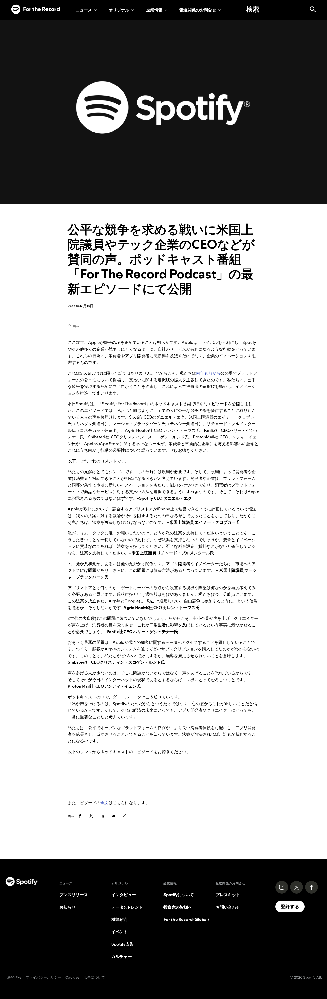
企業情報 (154, 10)
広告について (94, 977)
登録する (290, 906)
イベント (119, 931)
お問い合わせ (228, 907)
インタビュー (123, 894)
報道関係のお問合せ (197, 10)
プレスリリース (73, 894)
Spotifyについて (179, 894)
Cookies (72, 977)
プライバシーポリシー (43, 977)
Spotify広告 (122, 944)
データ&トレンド (127, 907)
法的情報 (14, 977)
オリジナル (119, 10)
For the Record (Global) (186, 919)
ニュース (84, 10)
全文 (104, 802)
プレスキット (228, 894)
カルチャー (121, 956)
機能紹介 (119, 919)
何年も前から (208, 373)
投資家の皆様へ (178, 907)
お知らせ (67, 907)
